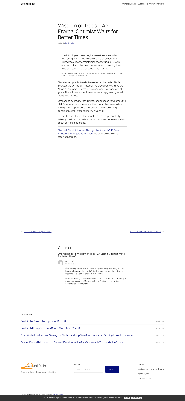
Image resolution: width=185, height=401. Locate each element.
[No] (182, 398)
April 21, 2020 (69, 261)
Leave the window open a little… (37, 231)
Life (72, 43)
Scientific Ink (28, 3)
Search (77, 364)
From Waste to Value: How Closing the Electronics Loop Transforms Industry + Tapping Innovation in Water (77, 335)
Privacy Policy (58, 395)
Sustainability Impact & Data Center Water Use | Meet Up (51, 328)
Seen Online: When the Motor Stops (145, 231)
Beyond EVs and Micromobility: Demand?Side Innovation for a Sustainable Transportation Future (72, 342)
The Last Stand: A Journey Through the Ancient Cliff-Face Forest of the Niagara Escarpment (88, 132)
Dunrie (67, 43)
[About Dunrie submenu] (150, 373)
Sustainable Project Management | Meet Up (44, 321)
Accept (127, 398)
